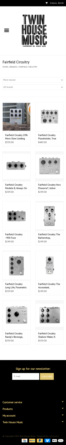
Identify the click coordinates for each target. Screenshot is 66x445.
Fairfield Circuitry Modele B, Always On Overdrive (16, 186)
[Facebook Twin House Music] (30, 387)
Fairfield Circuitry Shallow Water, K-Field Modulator (47, 335)
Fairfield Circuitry (28, 66)
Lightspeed (53, 436)
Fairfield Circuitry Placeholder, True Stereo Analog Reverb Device (47, 137)
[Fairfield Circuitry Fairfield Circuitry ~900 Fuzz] (16, 216)
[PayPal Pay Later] (39, 440)
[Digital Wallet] (57, 440)
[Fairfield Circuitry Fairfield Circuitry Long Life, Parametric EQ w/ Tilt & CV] (16, 265)
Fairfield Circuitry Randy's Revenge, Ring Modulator (14, 335)
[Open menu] (6, 30)
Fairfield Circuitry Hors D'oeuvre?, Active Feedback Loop (49, 186)
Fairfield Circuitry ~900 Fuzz (13, 236)
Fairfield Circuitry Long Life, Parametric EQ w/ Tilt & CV (16, 285)
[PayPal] (32, 440)
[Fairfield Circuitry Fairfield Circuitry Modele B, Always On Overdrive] (16, 166)
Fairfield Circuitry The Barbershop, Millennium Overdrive (49, 236)
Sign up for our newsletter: (33, 368)
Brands (13, 66)
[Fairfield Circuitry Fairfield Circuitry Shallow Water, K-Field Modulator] (49, 315)
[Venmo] (47, 440)
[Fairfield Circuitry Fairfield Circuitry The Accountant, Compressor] (49, 265)
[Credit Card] (24, 440)
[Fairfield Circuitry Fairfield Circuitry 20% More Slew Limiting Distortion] (16, 117)
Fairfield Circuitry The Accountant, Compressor (49, 285)
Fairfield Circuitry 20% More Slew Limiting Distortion (16, 137)
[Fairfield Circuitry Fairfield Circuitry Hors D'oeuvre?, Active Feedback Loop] (49, 166)
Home (5, 66)
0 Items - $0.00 (56, 3)
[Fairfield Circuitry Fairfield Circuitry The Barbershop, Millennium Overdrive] (49, 216)
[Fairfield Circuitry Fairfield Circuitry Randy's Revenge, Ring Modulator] (16, 315)
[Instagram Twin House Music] (36, 387)
